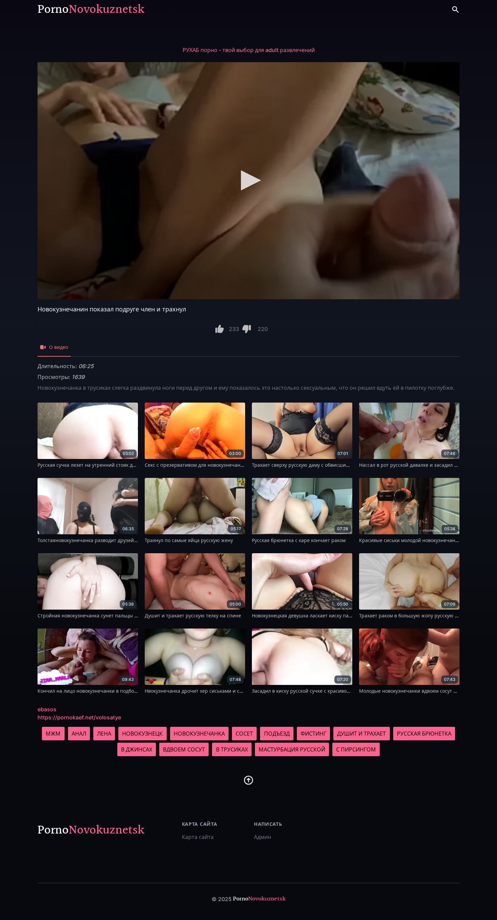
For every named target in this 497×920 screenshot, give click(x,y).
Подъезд (277, 733)
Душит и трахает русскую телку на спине (193, 615)
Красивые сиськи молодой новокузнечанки (409, 540)
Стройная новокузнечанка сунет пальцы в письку (96, 615)
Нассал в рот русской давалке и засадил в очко (414, 465)
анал (79, 733)
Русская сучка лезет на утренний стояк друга (90, 465)
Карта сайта (198, 837)
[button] (248, 180)
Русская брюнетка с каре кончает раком (299, 540)
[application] (248, 180)
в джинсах (136, 749)
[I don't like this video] (246, 329)
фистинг (313, 733)
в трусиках (232, 749)
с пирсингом (356, 749)
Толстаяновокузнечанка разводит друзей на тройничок (103, 540)
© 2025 (222, 899)
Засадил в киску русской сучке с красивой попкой (310, 691)
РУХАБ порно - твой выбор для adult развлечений (249, 50)
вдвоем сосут (184, 749)
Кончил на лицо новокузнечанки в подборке (90, 691)
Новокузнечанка (199, 733)
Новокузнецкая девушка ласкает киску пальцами (309, 615)
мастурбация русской (292, 749)
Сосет (244, 733)
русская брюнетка (424, 733)
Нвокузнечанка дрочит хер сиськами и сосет (197, 691)
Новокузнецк (142, 733)
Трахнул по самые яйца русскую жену (189, 540)
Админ (262, 837)
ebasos (47, 709)
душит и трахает (361, 733)
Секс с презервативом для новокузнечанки (195, 465)
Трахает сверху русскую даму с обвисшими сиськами (314, 465)
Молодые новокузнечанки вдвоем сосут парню (414, 691)
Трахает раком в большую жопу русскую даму (412, 615)
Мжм (53, 733)
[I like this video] (219, 329)
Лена (104, 733)
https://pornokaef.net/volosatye (79, 717)
